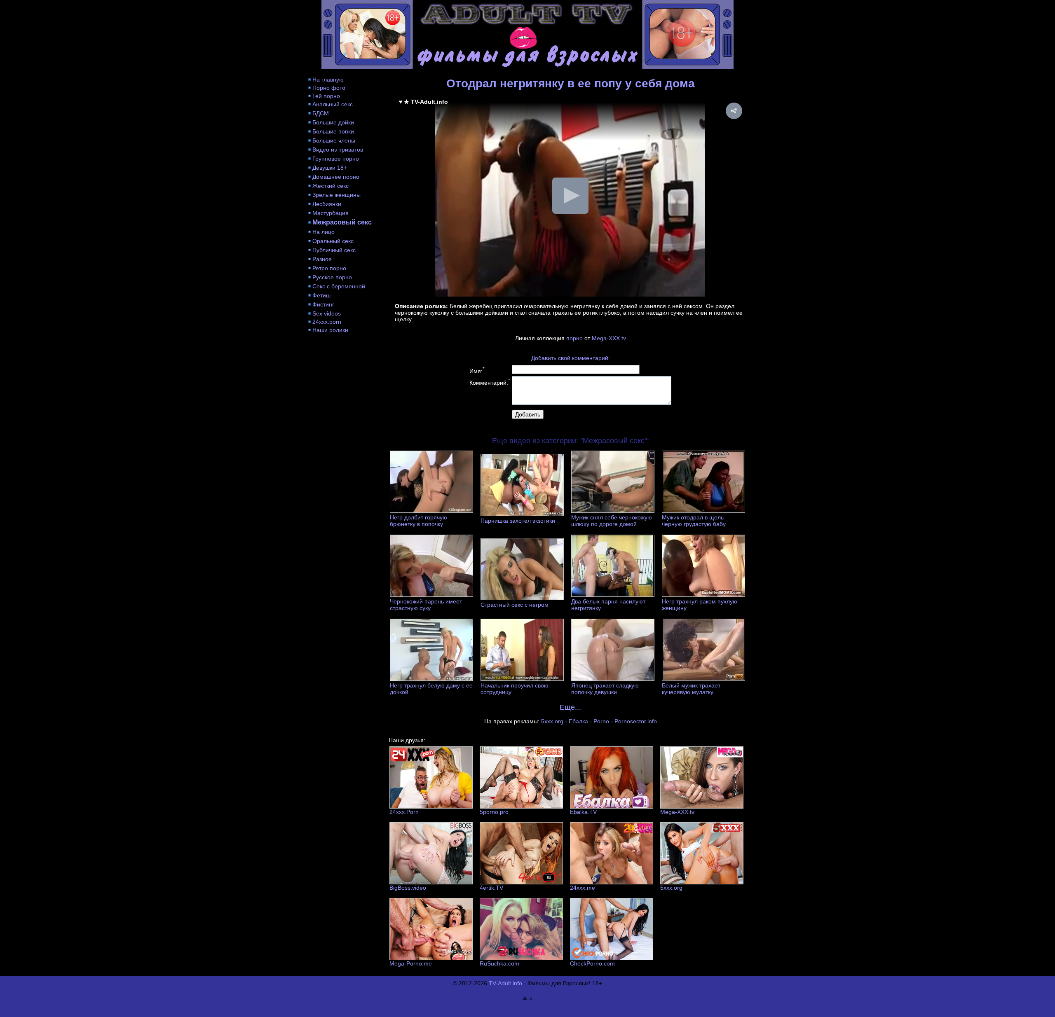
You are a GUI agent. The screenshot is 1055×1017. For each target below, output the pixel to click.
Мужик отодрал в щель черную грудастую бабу (694, 520)
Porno (601, 721)
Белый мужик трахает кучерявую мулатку (691, 688)
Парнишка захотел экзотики (518, 520)
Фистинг (323, 304)
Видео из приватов (337, 149)
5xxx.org (552, 721)
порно (574, 338)
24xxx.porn (326, 321)
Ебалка (578, 721)
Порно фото (328, 87)
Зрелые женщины (336, 195)
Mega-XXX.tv (609, 338)
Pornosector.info (635, 721)
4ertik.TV (491, 887)
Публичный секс (334, 250)
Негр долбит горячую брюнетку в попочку (418, 520)
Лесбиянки (326, 204)
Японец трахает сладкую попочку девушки (605, 688)
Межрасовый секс (342, 222)
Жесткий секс (330, 185)
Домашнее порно (335, 176)
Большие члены (333, 140)
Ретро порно (329, 268)
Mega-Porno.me (410, 963)
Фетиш (321, 295)
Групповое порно (335, 158)
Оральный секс (333, 241)
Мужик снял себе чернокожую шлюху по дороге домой (611, 520)
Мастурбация (330, 213)
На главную (328, 79)
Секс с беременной (338, 286)
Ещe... (570, 707)
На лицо (323, 232)
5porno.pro (494, 812)
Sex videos (326, 313)
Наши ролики (330, 330)
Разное (322, 259)
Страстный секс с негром (515, 604)
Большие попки (333, 131)
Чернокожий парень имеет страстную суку (426, 604)
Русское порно (332, 277)
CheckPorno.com (592, 963)
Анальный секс (332, 104)
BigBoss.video (407, 887)
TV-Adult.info (505, 983)
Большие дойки (333, 122)
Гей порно (326, 96)
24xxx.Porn (404, 812)
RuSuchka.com (499, 963)
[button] (734, 111)
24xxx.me (582, 887)
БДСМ (320, 113)
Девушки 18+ (329, 167)
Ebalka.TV (583, 812)
